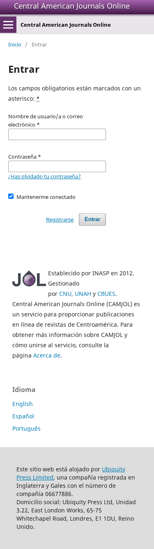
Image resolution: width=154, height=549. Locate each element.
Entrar (92, 219)
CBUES (106, 294)
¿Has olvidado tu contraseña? (44, 176)
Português (26, 428)
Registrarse (60, 219)
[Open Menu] (8, 24)
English (22, 404)
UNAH (83, 294)
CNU (65, 294)
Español (23, 416)
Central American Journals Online (72, 6)
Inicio (14, 44)
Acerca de (46, 355)
